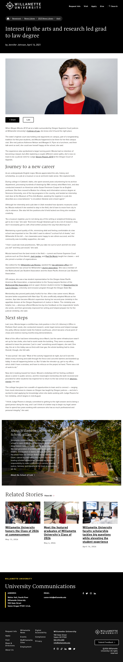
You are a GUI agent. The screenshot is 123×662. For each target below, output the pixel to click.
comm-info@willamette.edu (55, 597)
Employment (25, 647)
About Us (9, 650)
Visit (86, 6)
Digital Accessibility (40, 631)
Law (28, 120)
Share (13, 120)
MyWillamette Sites (26, 641)
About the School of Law (22, 475)
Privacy (38, 641)
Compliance (40, 637)
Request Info (74, 6)
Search (114, 6)
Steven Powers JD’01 (44, 156)
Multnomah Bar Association (16, 285)
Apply (94, 6)
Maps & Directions (10, 644)
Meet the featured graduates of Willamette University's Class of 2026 (60, 532)
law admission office (60, 265)
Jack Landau (36, 256)
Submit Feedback (105, 642)
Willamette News (25, 631)
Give (102, 6)
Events (23, 637)
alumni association (50, 267)
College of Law (33, 131)
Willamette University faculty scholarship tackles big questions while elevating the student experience (97, 534)
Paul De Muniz (52, 256)
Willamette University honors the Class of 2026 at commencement (22, 530)
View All (48, 495)
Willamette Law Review (30, 265)
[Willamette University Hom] (8, 18)
